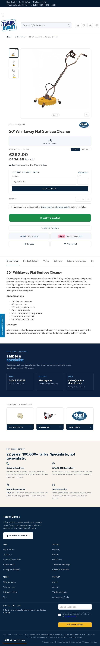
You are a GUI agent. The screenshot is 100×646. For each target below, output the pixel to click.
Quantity (12, 199)
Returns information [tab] (76, 261)
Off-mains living (10, 592)
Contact (56, 587)
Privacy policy (48, 642)
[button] (3, 15)
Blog (5, 597)
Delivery (56, 549)
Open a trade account (18, 535)
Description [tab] (13, 261)
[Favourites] (83, 25)
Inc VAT (85, 150)
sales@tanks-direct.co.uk (17, 5)
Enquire (30, 244)
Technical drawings (61, 565)
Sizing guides (9, 582)
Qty (79, 176)
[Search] (69, 25)
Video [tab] (46, 261)
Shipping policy (61, 642)
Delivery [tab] (58, 261)
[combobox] (46, 25)
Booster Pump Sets (12, 559)
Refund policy (75, 642)
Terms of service (89, 642)
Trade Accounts (39, 2)
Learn (36, 236)
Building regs (9, 587)
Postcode (15, 176)
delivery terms (47, 207)
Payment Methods (60, 569)
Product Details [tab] (31, 261)
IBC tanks (7, 554)
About (55, 582)
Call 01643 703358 (41, 5)
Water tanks (8, 549)
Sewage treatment (11, 569)
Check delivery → (50, 189)
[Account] (90, 25)
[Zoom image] (87, 114)
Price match (72, 244)
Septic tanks (9, 565)
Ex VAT (75, 150)
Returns (55, 554)
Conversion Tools (60, 597)
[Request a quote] (77, 25)
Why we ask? (83, 172)
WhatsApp (26, 2)
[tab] (13, 53)
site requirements (62, 207)
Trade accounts (59, 592)
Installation (57, 559)
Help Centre (12, 2)
